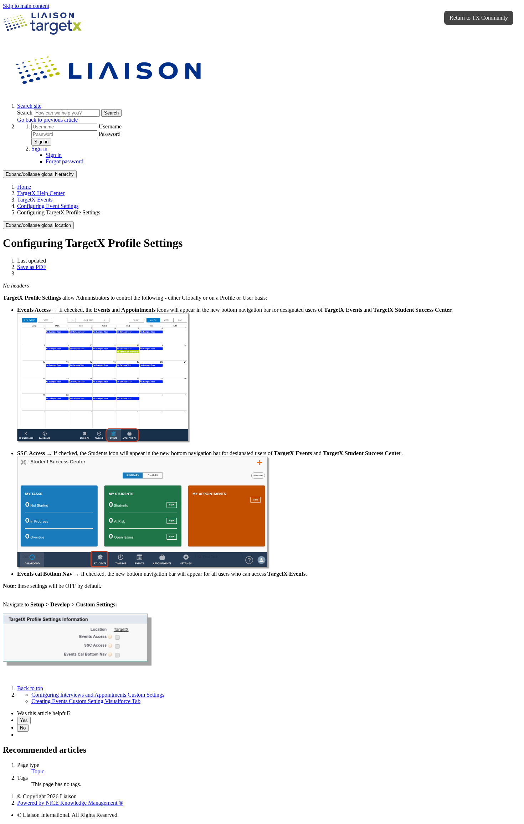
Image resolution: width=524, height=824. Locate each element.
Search (25, 113)
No (23, 728)
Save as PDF (31, 267)
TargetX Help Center (41, 193)
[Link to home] (110, 94)
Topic (37, 771)
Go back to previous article (47, 120)
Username (110, 126)
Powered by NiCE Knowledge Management (70, 803)
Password (109, 134)
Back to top (30, 688)
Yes (24, 720)
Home (24, 187)
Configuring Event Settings (47, 206)
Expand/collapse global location (38, 225)
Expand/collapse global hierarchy (40, 174)
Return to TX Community (478, 18)
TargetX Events (34, 200)
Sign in (41, 141)
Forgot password (64, 161)
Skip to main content (26, 6)
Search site (29, 106)
